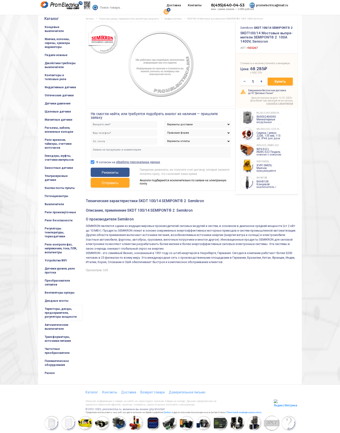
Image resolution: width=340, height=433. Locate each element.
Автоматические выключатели (56, 326)
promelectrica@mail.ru (272, 5)
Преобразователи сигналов (57, 282)
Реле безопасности (58, 220)
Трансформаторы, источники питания (58, 338)
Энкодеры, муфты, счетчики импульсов (59, 157)
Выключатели (54, 204)
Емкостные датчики (59, 167)
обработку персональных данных (138, 162)
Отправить (110, 183)
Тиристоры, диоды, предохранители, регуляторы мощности (61, 312)
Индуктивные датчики (60, 87)
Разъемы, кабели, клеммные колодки (59, 129)
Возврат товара (152, 392)
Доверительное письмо (187, 392)
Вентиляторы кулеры (59, 292)
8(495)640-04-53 (227, 5)
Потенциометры (56, 196)
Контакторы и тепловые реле (55, 77)
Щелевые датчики (58, 111)
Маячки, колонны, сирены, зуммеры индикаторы (57, 43)
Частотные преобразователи (57, 351)
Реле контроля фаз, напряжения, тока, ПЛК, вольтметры (61, 248)
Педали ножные (56, 55)
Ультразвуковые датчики (56, 178)
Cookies (167, 412)
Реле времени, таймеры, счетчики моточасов (58, 143)
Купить (280, 81)
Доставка (174, 5)
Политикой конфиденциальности (244, 412)
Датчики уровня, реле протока (60, 270)
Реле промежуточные (60, 212)
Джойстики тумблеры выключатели (60, 65)
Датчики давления (57, 103)
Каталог (51, 18)
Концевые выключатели (54, 29)
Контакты (195, 5)
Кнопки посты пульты (60, 188)
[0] (166, 11)
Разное (50, 373)
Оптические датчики (59, 95)
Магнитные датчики (58, 119)
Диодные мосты (56, 300)
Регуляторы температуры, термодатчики (55, 232)
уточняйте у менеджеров (279, 103)
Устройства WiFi (56, 260)
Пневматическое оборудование (57, 363)
